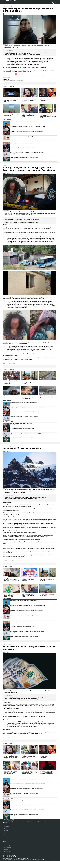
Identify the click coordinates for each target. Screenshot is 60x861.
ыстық (22, 560)
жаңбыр (12, 560)
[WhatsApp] (8, 79)
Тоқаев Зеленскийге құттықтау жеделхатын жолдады (17, 53)
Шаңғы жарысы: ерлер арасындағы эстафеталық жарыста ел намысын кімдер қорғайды (27, 152)
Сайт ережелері (7, 845)
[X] (6, 79)
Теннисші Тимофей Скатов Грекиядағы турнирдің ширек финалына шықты (24, 157)
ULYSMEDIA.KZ (5, 6)
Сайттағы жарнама (7, 847)
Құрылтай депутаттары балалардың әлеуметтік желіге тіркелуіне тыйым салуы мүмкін (26, 131)
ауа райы (4, 560)
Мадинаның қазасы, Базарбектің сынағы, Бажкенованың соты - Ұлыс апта (22, 222)
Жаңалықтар (17, 2)
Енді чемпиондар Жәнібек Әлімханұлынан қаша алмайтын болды (22, 147)
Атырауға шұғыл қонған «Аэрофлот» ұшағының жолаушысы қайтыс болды (22, 219)
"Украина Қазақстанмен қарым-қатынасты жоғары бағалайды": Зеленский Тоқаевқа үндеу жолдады (28, 52)
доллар (12, 737)
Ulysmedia (6, 14)
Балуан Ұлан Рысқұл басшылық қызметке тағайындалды (21, 142)
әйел (4, 363)
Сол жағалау (24, 2)
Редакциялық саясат (8, 851)
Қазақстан (8, 560)
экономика (9, 737)
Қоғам (42, 2)
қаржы (4, 80)
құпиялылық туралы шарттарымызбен (27, 859)
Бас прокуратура (20, 80)
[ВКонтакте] (3, 79)
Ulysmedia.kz (8, 47)
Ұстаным (46, 2)
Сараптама (34, 2)
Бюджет (29, 2)
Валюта (16, 737)
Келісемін (55, 858)
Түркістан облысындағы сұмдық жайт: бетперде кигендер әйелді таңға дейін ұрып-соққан (25, 220)
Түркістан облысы (8, 363)
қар (14, 560)
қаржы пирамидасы (13, 80)
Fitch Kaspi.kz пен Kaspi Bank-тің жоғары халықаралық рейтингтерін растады (22, 54)
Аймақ (38, 2)
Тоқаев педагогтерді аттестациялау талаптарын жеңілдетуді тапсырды (23, 121)
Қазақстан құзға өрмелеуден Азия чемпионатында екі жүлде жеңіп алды (24, 136)
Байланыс (6, 849)
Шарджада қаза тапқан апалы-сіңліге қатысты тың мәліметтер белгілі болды (22, 500)
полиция (13, 363)
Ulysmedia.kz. (29, 214)
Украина (7, 80)
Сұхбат (50, 2)
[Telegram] (5, 79)
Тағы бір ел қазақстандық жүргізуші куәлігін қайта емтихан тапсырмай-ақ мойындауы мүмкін (27, 126)
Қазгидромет (18, 560)
